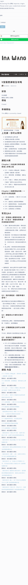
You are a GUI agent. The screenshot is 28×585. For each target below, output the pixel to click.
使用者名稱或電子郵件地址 (7, 8)
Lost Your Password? (7, 43)
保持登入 (3, 22)
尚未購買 (4, 95)
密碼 (1, 15)
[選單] (25, 74)
